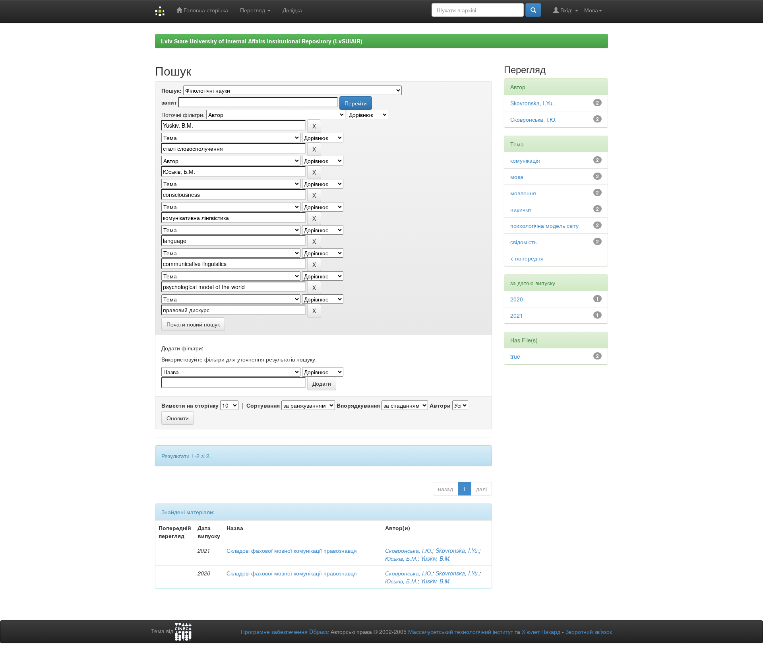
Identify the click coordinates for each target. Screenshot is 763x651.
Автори (440, 405)
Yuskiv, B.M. (436, 558)
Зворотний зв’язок (588, 631)
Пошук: (171, 90)
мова (516, 177)
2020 (516, 299)
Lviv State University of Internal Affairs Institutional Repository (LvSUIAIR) (261, 41)
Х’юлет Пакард (541, 631)
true (515, 356)
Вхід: (566, 10)
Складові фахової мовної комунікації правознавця (292, 550)
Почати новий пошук (193, 324)
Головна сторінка (205, 10)
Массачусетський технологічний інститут (460, 631)
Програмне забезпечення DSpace (285, 631)
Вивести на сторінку (190, 405)
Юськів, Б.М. (401, 558)
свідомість (523, 242)
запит (169, 102)
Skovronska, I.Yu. (457, 550)
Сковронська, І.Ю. (408, 550)
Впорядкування (358, 405)
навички (520, 209)
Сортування (263, 405)
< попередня (527, 258)
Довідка (292, 10)
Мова (591, 10)
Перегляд (253, 10)
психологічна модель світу (544, 225)
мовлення (523, 193)
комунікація (525, 160)
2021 (516, 315)
